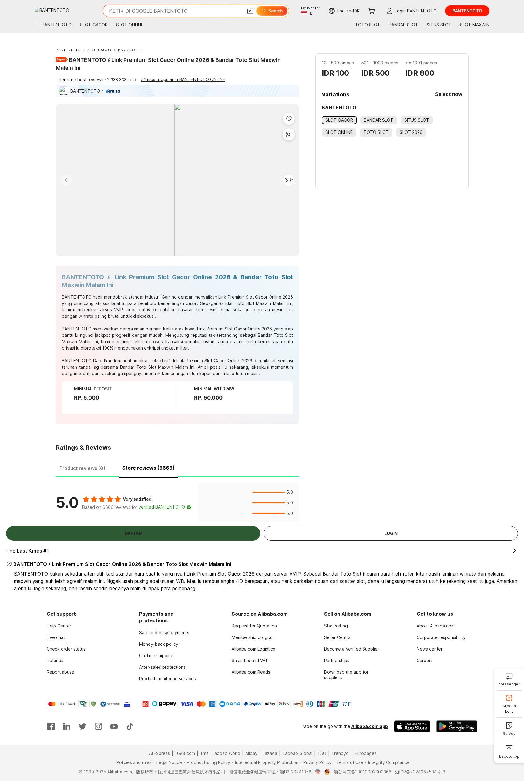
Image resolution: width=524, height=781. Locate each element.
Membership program (253, 637)
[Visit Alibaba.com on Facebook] (51, 726)
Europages (366, 753)
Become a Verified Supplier (351, 648)
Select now (448, 94)
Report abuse (60, 671)
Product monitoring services (167, 678)
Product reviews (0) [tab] (82, 468)
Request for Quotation (254, 625)
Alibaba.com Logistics (253, 648)
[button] (250, 11)
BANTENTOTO (68, 50)
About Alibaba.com (436, 625)
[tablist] (177, 467)
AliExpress (159, 753)
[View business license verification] (318, 772)
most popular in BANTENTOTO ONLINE (183, 79)
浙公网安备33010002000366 (362, 771)
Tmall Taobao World (220, 753)
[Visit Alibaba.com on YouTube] (114, 726)
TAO (321, 753)
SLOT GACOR (99, 50)
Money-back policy (158, 644)
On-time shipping (156, 655)
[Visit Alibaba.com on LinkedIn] (66, 726)
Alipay (251, 753)
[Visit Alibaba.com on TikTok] (130, 726)
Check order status (66, 648)
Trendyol (340, 753)
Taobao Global (297, 753)
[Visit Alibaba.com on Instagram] (98, 726)
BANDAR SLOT (131, 50)
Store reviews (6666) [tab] (148, 468)
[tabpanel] (177, 502)
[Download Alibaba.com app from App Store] (412, 726)
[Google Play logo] (52, 10)
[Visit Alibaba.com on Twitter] (82, 726)
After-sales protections (162, 667)
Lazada (270, 753)
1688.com (185, 753)
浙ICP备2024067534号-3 (420, 771)
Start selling (336, 625)
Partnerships (336, 660)
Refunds (55, 660)
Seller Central (337, 637)
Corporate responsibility (441, 637)
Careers (425, 660)
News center (429, 648)
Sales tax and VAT (250, 660)
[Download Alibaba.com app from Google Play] (456, 726)
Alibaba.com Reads (251, 671)
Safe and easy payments (164, 632)
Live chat (56, 637)
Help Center (59, 625)
